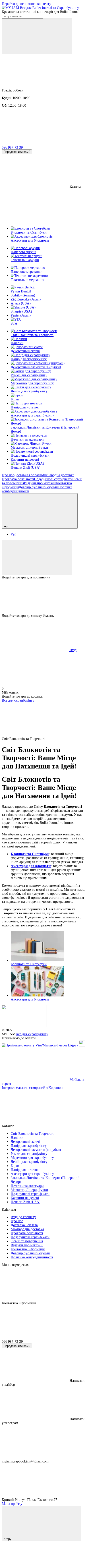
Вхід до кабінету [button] (23, 1217)
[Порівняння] (37, 557)
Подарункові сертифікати (30, 455)
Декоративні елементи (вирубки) (36, 367)
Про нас (8, 475)
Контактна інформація (28, 1249)
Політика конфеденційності (32, 1257)
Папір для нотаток (25, 407)
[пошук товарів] (37, 36)
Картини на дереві (25, 459)
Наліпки (17, 343)
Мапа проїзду (12, 1504)
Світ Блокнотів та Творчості (32, 335)
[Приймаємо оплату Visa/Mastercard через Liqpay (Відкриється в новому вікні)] (40, 1045)
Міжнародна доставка (57, 475)
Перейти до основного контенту (26, 4)
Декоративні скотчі (25, 351)
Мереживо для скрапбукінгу (32, 383)
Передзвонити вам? (17, 151)
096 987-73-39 (12, 147)
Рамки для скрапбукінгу (29, 375)
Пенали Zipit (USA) (25, 467)
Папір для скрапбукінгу (29, 359)
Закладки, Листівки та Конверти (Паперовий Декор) (45, 429)
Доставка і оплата (27, 475)
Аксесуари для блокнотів (31, 866)
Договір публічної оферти (38, 487)
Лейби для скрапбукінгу (29, 391)
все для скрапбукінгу (32, 1034)
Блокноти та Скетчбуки (30, 854)
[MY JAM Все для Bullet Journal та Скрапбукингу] (24, 1026)
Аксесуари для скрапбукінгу (32, 415)
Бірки (15, 399)
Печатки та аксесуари (27, 439)
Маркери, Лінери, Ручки (29, 447)
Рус (13, 534)
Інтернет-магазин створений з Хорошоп (32, 1087)
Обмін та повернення (27, 1241)
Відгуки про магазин (40, 483)
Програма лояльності (18, 479)
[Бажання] (43, 596)
